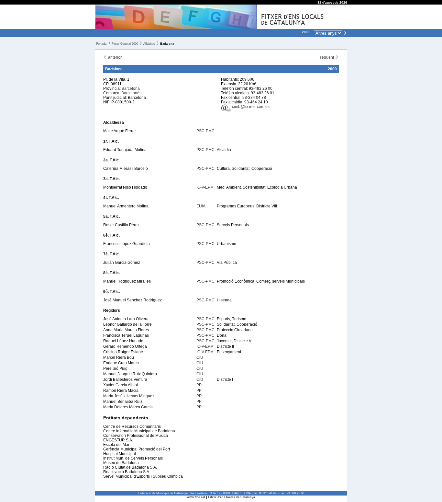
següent (327, 57)
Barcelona (131, 88)
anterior (114, 57)
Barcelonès (131, 93)
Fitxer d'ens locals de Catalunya (231, 497)
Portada (101, 43)
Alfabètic (149, 43)
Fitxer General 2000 (125, 43)
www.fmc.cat (196, 497)
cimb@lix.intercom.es (250, 106)
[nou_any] (345, 33)
